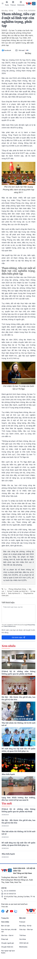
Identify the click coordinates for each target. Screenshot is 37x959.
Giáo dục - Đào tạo (26, 929)
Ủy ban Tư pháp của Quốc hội (17, 591)
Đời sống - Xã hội (7, 10)
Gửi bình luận (17, 637)
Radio (7, 5)
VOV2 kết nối (23, 943)
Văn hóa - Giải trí (7, 935)
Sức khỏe (22, 939)
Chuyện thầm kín (7, 947)
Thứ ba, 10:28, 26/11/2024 (26, 10)
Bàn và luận (5, 926)
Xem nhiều (5, 922)
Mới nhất (22, 918)
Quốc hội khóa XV (14, 593)
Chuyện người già (7, 943)
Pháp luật (4, 939)
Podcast (13, 5)
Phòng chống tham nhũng (17, 589)
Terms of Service (8, 626)
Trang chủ (5, 918)
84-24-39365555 (10, 891)
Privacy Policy (31, 624)
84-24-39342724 (10, 894)
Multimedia (20, 5)
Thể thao (22, 935)
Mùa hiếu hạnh (8, 854)
